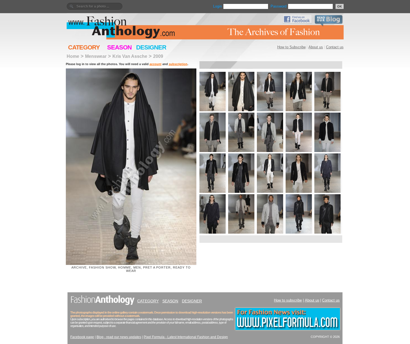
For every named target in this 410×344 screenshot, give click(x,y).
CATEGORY (84, 47)
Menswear (96, 56)
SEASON (119, 47)
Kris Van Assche (129, 56)
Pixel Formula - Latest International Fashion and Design (186, 337)
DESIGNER (151, 47)
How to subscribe (288, 300)
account (155, 64)
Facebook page (82, 337)
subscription (178, 64)
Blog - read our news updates (119, 337)
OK (339, 6)
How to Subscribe (291, 47)
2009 (158, 56)
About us (315, 47)
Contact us (335, 47)
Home (73, 56)
